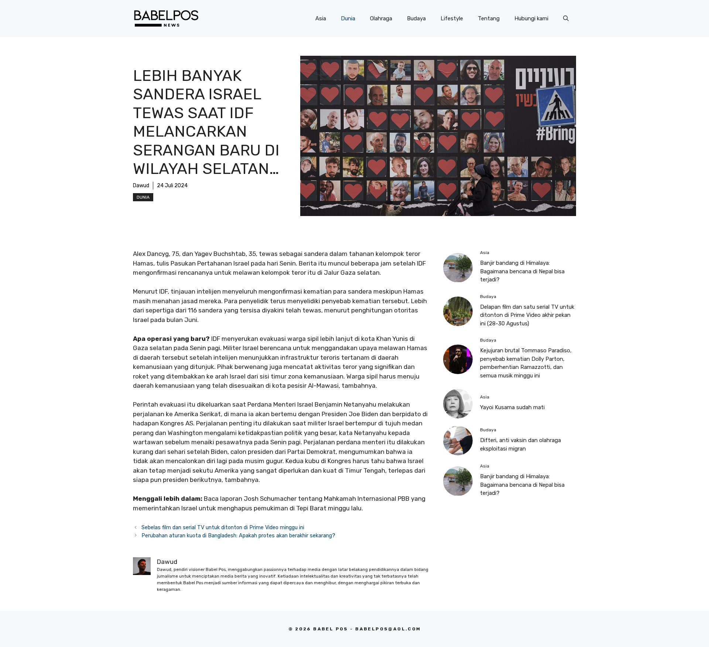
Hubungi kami (531, 18)
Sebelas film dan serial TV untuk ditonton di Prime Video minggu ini (222, 527)
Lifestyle (452, 18)
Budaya (416, 18)
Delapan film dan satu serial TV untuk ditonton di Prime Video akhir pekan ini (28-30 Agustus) (527, 315)
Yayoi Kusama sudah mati (512, 407)
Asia (320, 18)
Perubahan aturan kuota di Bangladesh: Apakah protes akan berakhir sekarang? (238, 535)
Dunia (348, 18)
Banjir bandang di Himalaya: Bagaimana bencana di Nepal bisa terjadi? (522, 271)
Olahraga (381, 18)
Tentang (489, 18)
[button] (566, 18)
